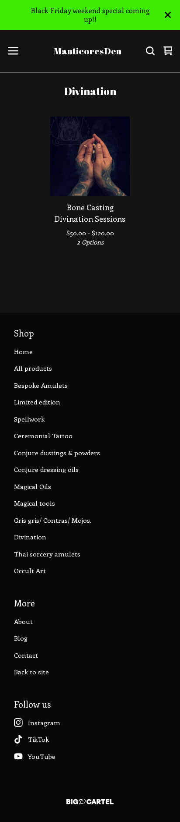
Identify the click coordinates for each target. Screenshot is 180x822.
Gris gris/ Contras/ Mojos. (52, 520)
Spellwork (29, 419)
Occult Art (30, 570)
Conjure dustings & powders (57, 452)
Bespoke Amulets (41, 385)
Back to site (31, 671)
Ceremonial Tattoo (43, 435)
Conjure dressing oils (46, 469)
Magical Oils (32, 486)
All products (33, 368)
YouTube (41, 756)
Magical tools (34, 503)
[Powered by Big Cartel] (90, 801)
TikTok (38, 739)
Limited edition (37, 401)
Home (23, 351)
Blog (21, 638)
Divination (30, 536)
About (23, 621)
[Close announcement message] (168, 15)
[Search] (150, 51)
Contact (26, 655)
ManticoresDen (87, 51)
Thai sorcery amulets (47, 553)
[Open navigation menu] (13, 51)
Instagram (44, 722)
